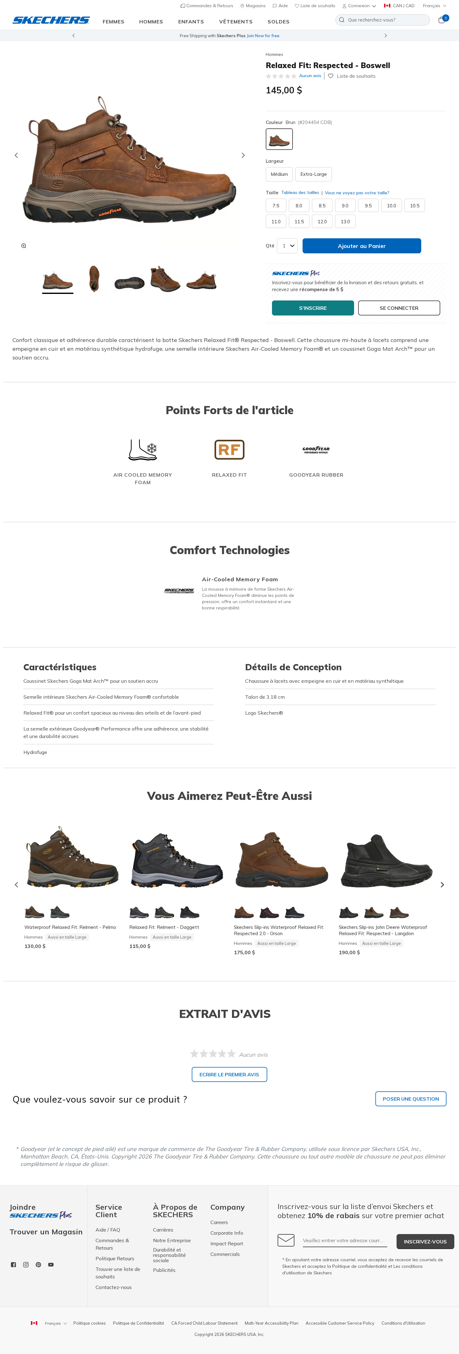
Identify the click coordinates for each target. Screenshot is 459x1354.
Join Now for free (263, 35)
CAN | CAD (403, 5)
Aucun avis (310, 75)
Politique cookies (89, 1323)
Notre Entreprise (172, 1240)
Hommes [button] (151, 21)
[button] (360, 5)
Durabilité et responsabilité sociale (169, 1255)
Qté (270, 246)
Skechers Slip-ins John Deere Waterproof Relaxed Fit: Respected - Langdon (383, 930)
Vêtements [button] (236, 21)
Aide (282, 5)
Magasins (255, 5)
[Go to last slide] (16, 155)
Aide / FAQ (108, 1230)
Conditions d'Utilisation (403, 1323)
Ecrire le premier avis (229, 1074)
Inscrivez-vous (425, 1241)
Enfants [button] (191, 21)
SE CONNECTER (399, 308)
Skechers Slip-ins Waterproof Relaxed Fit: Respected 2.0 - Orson (279, 930)
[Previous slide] (73, 35)
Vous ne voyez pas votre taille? (356, 193)
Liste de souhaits (317, 5)
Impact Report (226, 1243)
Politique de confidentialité (359, 1266)
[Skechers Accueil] (51, 20)
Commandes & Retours (209, 5)
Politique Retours (115, 1258)
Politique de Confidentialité (138, 1323)
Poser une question (411, 1099)
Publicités (164, 1270)
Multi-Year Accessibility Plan (272, 1323)
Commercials (225, 1254)
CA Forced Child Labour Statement (204, 1323)
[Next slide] (386, 35)
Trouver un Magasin (46, 1231)
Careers (219, 1222)
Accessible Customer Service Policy (340, 1323)
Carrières (163, 1230)
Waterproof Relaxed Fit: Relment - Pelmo (70, 927)
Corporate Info (226, 1233)
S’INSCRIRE (313, 308)
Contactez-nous (114, 1287)
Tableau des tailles (300, 192)
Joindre (22, 1207)
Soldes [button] (279, 21)
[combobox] (383, 20)
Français (431, 5)
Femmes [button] (114, 21)
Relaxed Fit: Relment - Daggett (164, 927)
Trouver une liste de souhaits (118, 1273)
